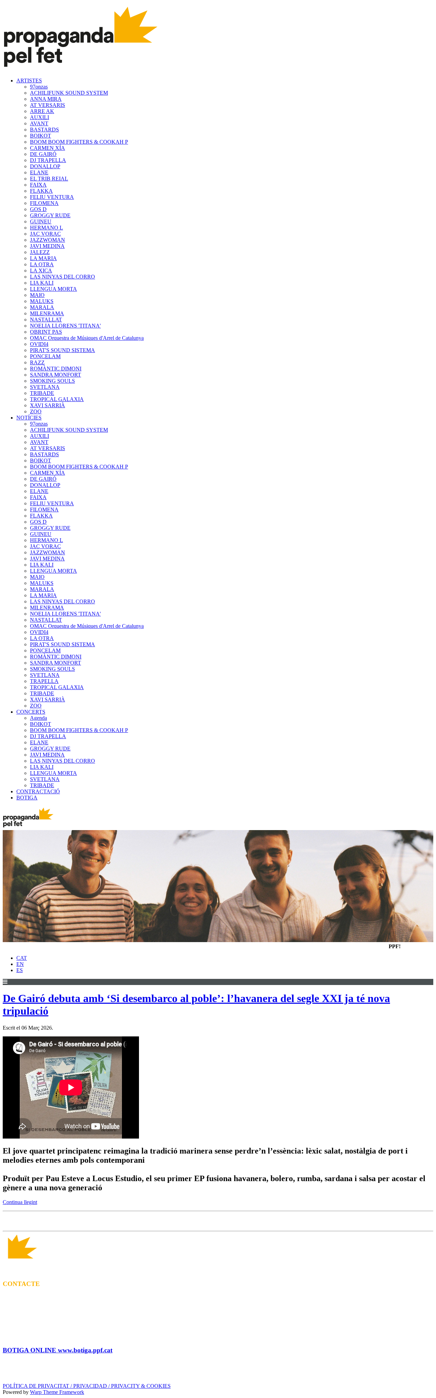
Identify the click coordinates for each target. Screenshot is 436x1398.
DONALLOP (45, 166)
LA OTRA (42, 264)
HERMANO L (46, 228)
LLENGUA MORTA (53, 289)
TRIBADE (42, 393)
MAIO (37, 295)
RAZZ (37, 362)
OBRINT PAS (46, 332)
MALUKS (41, 301)
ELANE (39, 172)
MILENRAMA (47, 313)
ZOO (36, 411)
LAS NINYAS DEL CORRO (62, 277)
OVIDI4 (39, 344)
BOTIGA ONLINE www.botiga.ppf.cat (57, 1350)
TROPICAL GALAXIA (57, 399)
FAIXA (38, 185)
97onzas (39, 87)
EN (20, 964)
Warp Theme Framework (57, 1392)
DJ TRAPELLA (48, 160)
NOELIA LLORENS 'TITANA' (65, 326)
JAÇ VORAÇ (45, 234)
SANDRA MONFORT (55, 375)
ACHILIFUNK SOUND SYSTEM (69, 93)
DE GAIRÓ (43, 154)
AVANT (39, 123)
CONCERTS (30, 712)
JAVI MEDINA (47, 246)
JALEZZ (40, 252)
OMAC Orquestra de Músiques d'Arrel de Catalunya (87, 338)
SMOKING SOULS (52, 381)
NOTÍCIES (29, 417)
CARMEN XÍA (47, 148)
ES (19, 970)
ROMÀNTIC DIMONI (55, 368)
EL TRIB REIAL (49, 178)
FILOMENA (44, 203)
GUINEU (40, 221)
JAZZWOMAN (47, 240)
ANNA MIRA (46, 99)
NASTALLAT (46, 319)
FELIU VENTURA (52, 197)
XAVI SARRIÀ (47, 405)
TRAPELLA (44, 681)
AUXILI (39, 117)
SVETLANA (45, 387)
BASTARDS (44, 129)
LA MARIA (43, 258)
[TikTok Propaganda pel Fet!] (231, 1221)
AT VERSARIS (47, 105)
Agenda (38, 718)
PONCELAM (45, 356)
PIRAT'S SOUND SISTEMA (62, 350)
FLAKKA (41, 191)
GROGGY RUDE (50, 215)
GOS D (38, 209)
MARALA (42, 307)
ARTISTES (29, 80)
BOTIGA (26, 797)
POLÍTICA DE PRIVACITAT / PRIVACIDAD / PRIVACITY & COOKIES (87, 1386)
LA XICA (41, 270)
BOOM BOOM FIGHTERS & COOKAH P (79, 142)
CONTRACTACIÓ (38, 791)
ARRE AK (42, 111)
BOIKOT (40, 136)
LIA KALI (41, 283)
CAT (21, 958)
